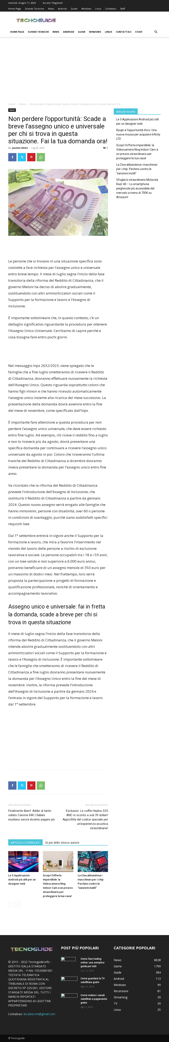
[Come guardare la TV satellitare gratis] (69, 982)
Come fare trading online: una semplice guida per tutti (92, 962)
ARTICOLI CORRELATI (25, 842)
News (51, 8)
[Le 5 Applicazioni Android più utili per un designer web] (23, 861)
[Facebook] (12, 157)
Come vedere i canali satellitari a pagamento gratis (94, 999)
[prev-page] (10, 904)
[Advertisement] (84, 71)
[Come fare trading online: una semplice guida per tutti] (69, 964)
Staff (122, 8)
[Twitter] (22, 157)
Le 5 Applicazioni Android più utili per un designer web (22, 879)
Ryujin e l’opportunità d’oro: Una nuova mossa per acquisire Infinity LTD (138, 134)
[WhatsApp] (41, 157)
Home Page (14, 8)
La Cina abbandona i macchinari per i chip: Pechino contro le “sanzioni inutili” (136, 169)
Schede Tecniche (34, 8)
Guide (74, 8)
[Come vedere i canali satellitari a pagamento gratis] (69, 998)
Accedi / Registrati (53, 2)
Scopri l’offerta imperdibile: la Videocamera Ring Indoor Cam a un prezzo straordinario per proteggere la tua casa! (137, 152)
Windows (86, 8)
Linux (98, 8)
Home (11, 104)
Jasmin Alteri (20, 147)
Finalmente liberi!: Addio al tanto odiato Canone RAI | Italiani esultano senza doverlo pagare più (31, 815)
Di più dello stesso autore (62, 842)
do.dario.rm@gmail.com (39, 1014)
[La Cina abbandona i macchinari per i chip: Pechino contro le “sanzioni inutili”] (93, 861)
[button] (156, 32)
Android (62, 8)
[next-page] (17, 904)
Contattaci (110, 8)
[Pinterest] (31, 157)
